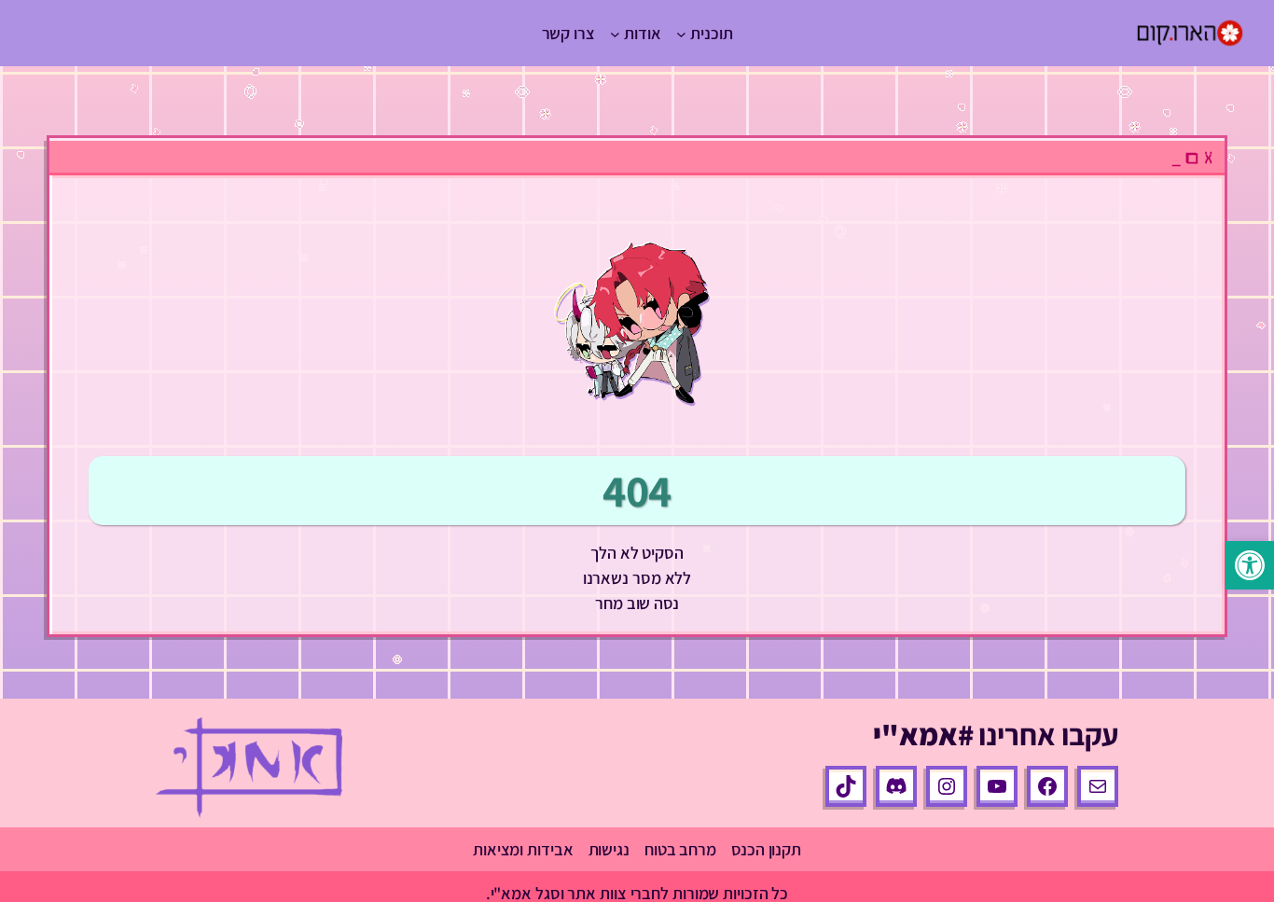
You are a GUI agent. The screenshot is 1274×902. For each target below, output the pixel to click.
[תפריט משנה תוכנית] (681, 33)
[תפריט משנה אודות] (615, 33)
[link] (1250, 565)
